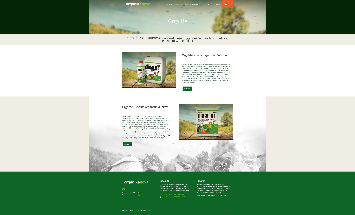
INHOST (148, 210)
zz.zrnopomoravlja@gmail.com (136, 195)
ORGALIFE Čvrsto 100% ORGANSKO (173, 197)
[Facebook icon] (226, 210)
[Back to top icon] (231, 211)
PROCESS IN (135, 210)
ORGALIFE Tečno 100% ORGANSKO (173, 194)
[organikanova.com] (138, 4)
